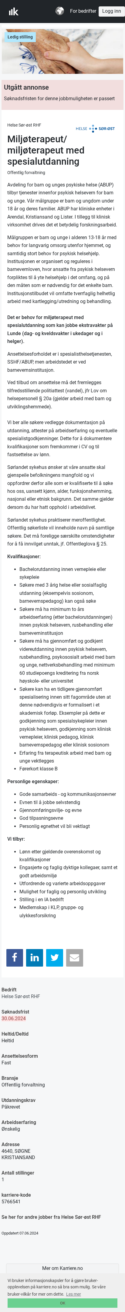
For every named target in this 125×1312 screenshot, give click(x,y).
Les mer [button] (73, 1294)
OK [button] (62, 1303)
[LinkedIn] (34, 957)
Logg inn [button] (111, 11)
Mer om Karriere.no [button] (62, 1268)
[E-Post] (74, 957)
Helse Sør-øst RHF (21, 996)
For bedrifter (83, 11)
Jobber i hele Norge (39, 11)
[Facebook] (14, 957)
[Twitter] (54, 957)
